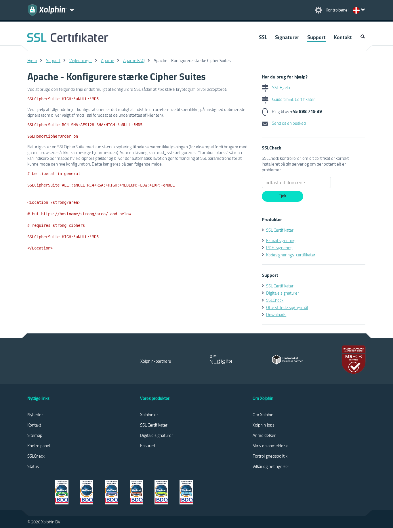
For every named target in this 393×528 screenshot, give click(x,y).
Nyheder (35, 414)
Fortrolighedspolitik (270, 456)
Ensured (147, 445)
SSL (263, 37)
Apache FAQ (134, 60)
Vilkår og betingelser (271, 466)
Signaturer (287, 37)
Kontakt (343, 37)
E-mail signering (280, 240)
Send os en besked (288, 123)
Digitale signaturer (282, 293)
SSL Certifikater (279, 230)
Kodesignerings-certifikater (290, 255)
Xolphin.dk (149, 414)
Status (33, 466)
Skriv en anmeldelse (271, 445)
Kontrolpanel (38, 445)
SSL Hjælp (280, 87)
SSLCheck (274, 300)
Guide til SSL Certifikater (293, 99)
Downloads (276, 314)
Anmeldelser (264, 435)
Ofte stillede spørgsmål (287, 307)
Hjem (32, 60)
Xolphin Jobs (263, 425)
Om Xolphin (263, 414)
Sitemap (34, 435)
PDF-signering (279, 247)
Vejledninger (80, 60)
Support (316, 37)
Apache (107, 60)
